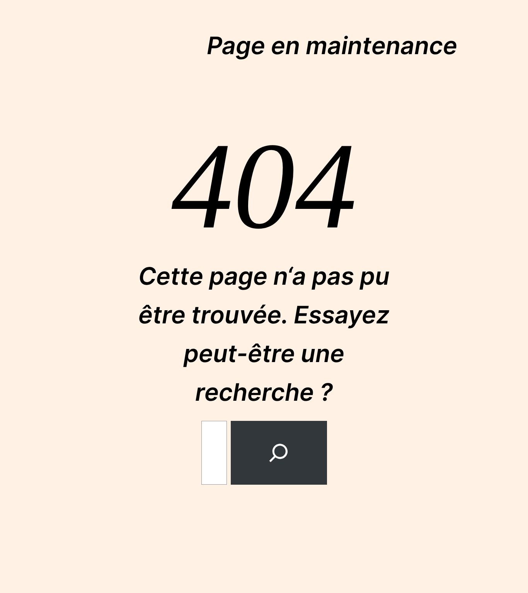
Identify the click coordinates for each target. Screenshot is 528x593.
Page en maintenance (332, 45)
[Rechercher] (279, 453)
